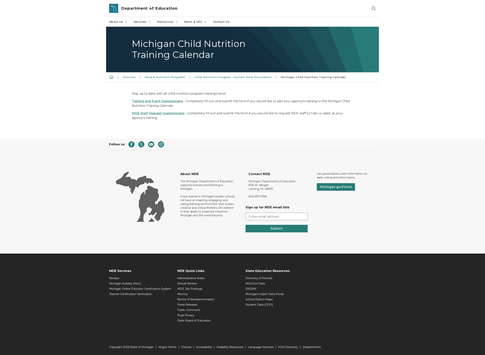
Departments (312, 347)
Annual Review (187, 283)
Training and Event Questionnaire (157, 101)
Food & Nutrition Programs (165, 77)
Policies (186, 347)
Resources (165, 21)
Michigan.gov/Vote (336, 187)
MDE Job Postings (189, 288)
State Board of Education (194, 320)
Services (140, 21)
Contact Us (221, 21)
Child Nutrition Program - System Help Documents (233, 77)
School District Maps (259, 299)
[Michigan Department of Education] (111, 77)
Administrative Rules (190, 278)
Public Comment (188, 310)
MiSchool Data (255, 283)
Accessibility (204, 347)
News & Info (193, 21)
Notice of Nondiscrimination (195, 299)
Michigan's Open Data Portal (265, 294)
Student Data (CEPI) (259, 304)
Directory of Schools (259, 278)
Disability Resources (230, 347)
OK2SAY (251, 288)
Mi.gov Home (167, 347)
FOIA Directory (288, 347)
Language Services (260, 347)
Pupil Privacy (185, 315)
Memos (182, 294)
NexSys (114, 278)
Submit (277, 228)
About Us (116, 21)
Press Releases (187, 304)
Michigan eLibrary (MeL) (125, 283)
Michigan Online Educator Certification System (140, 288)
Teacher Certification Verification (130, 294)
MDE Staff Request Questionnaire (158, 113)
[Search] (373, 8)
